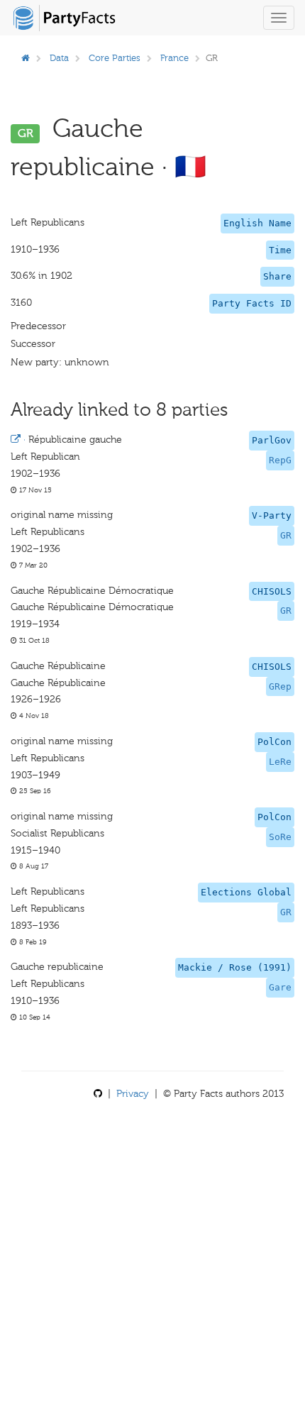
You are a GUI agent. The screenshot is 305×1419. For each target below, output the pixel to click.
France (174, 58)
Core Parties (114, 58)
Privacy (132, 1094)
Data (59, 58)
